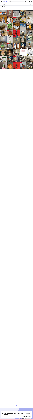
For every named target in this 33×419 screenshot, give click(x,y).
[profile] (31, 1)
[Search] (23, 1)
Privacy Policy (5, 414)
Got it (29, 416)
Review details (25, 416)
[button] (28, 1)
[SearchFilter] (25, 1)
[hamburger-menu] (1, 1)
